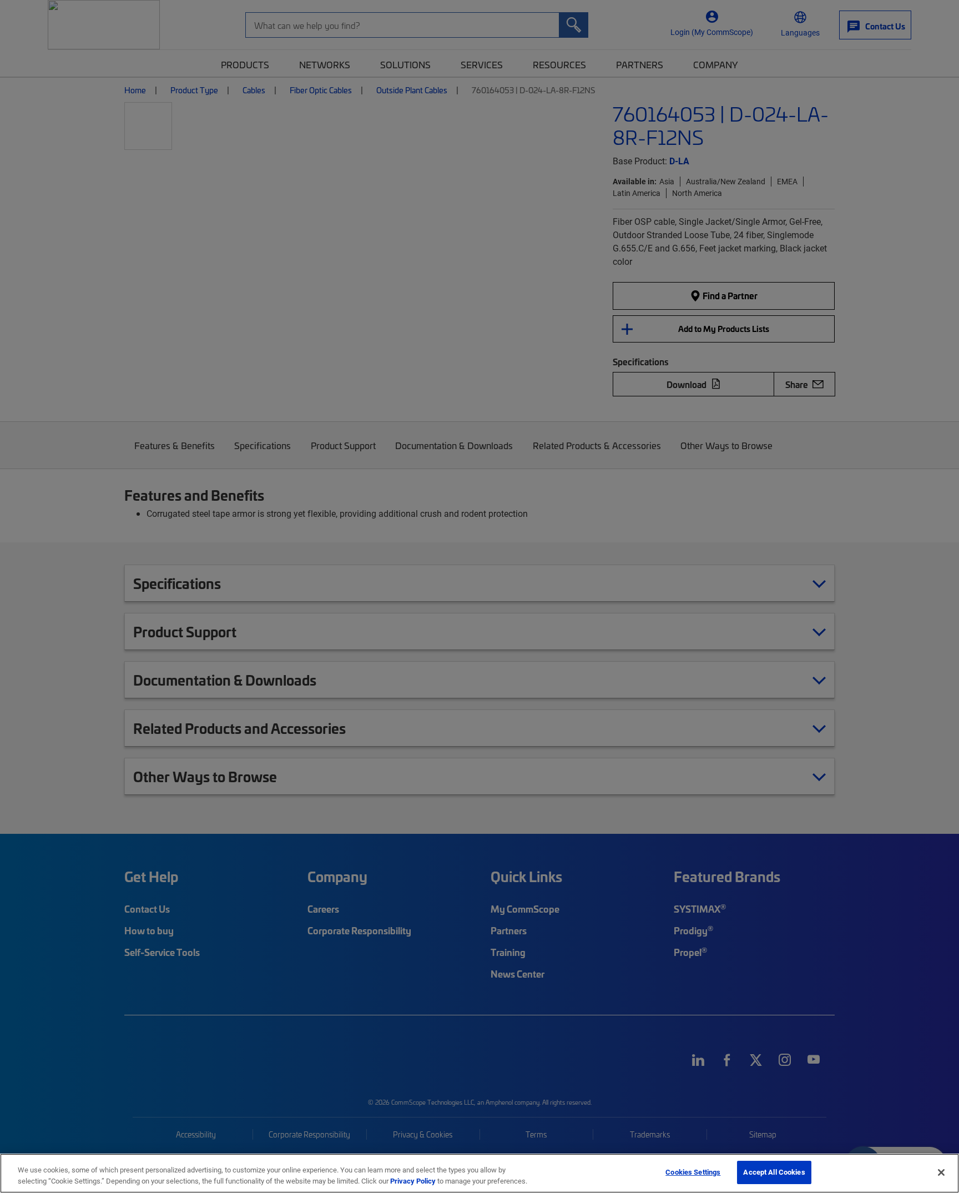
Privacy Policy (413, 1181)
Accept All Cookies (774, 1172)
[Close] (941, 1172)
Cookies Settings (692, 1172)
